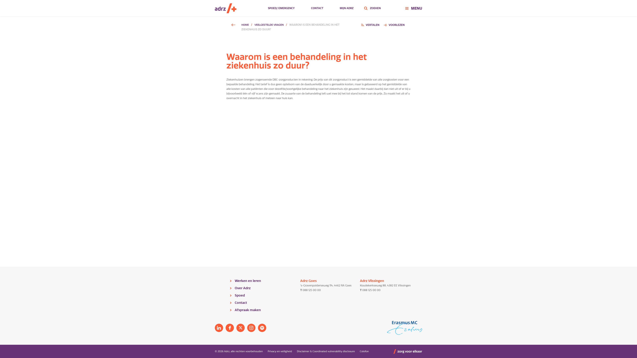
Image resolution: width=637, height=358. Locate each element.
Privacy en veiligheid (280, 351)
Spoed (240, 295)
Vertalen (370, 25)
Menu (416, 8)
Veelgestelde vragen (269, 24)
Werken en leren (248, 281)
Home (245, 24)
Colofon (364, 351)
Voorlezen (397, 25)
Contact (317, 8)
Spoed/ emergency (281, 8)
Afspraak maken (248, 310)
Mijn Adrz (347, 8)
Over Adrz (243, 288)
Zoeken (375, 8)
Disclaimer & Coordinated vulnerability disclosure (326, 351)
